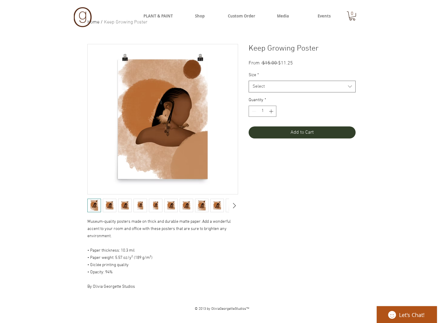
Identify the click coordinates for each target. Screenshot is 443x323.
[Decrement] (253, 111)
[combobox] (302, 86)
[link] (352, 15)
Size (254, 75)
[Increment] (271, 111)
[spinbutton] (262, 111)
